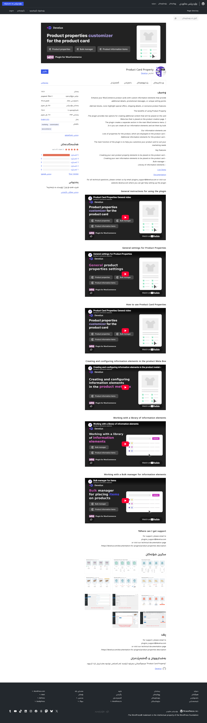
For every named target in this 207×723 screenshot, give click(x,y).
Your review (73, 174)
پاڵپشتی (119, 694)
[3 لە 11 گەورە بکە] (108, 561)
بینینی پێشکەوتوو (71, 135)
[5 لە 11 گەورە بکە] (135, 579)
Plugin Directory (192, 10)
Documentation (160, 174)
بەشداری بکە (79, 691)
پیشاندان (157, 691)
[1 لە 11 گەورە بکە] (163, 561)
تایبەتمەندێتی (193, 701)
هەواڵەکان (195, 694)
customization (54, 124)
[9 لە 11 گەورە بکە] (108, 597)
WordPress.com (38, 691)
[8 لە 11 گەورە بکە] (135, 597)
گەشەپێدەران (117, 698)
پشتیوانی (44, 82)
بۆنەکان (80, 694)
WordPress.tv (116, 701)
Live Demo (161, 169)
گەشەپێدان (115, 82)
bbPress (41, 698)
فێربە (120, 691)
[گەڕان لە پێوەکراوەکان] (175, 18)
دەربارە (196, 691)
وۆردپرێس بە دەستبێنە (13, 3)
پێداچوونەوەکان (142, 82)
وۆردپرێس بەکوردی (172, 711)
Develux (144, 73)
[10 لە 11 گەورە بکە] (163, 614)
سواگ (80, 701)
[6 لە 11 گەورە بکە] (108, 579)
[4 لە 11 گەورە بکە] (163, 579)
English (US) (45, 119)
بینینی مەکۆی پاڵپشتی (69, 192)
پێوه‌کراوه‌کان (155, 698)
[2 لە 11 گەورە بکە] (135, 561)
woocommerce (46, 129)
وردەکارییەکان (158, 82)
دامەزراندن (128, 82)
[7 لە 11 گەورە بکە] (163, 597)
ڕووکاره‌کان (156, 694)
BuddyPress (40, 701)
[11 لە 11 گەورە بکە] (135, 614)
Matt (42, 694)
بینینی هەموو (46, 174)
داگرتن (44, 71)
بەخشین (79, 698)
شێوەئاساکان (155, 701)
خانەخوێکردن (194, 698)
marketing (45, 124)
